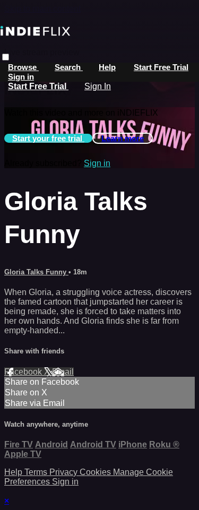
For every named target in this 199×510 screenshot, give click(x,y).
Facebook (24, 371)
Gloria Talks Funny (36, 272)
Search (69, 67)
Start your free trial (48, 138)
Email (63, 371)
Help (107, 67)
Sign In (97, 86)
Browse (23, 67)
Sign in (21, 76)
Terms (36, 472)
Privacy (64, 472)
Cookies (96, 472)
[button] (5, 57)
